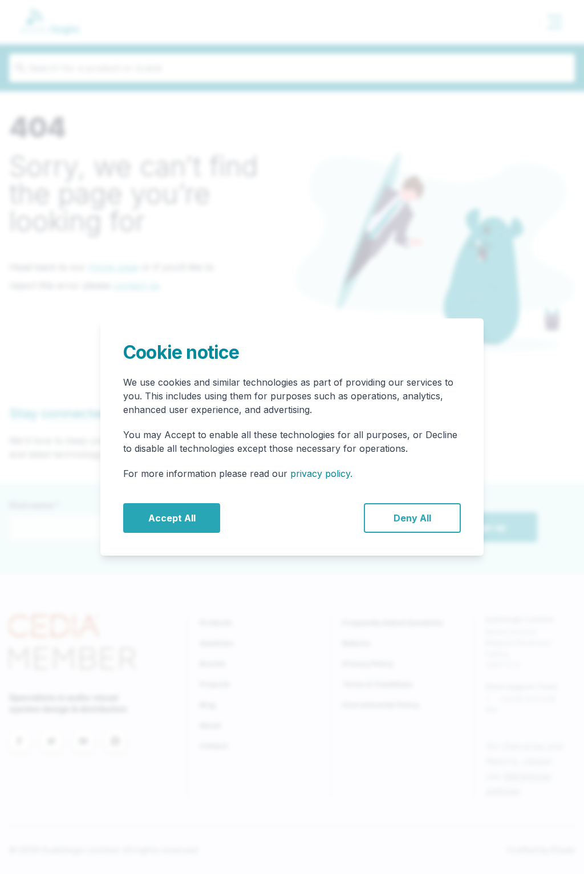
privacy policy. (321, 473)
